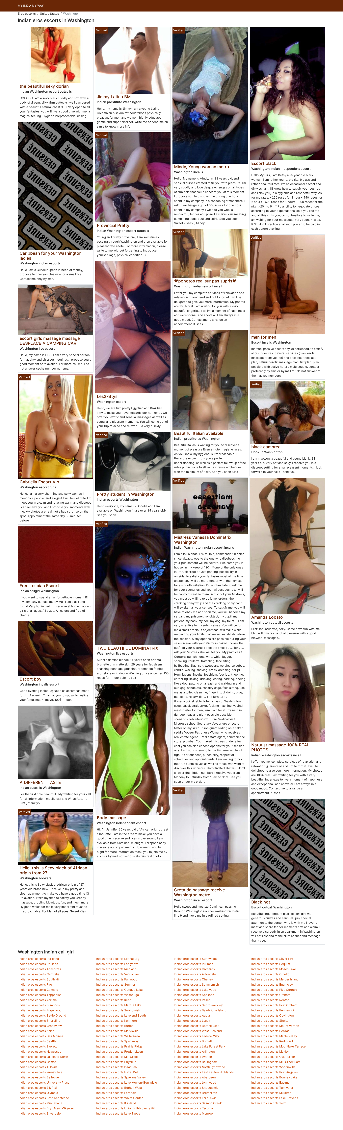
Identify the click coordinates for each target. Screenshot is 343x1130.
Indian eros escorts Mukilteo (271, 1093)
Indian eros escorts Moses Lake (273, 969)
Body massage (111, 817)
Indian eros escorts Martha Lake (119, 1005)
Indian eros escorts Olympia (38, 1093)
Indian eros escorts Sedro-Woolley (198, 1005)
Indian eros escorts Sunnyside (195, 959)
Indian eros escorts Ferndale (116, 1093)
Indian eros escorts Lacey (192, 1020)
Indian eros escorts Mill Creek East (275, 1062)
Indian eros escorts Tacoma (193, 1108)
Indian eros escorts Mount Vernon (275, 1026)
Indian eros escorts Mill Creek (117, 1057)
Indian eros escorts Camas (37, 1062)
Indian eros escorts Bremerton (195, 1093)
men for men (263, 337)
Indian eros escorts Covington (272, 1015)
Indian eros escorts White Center (119, 1098)
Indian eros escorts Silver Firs (272, 959)
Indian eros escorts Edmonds (39, 1005)
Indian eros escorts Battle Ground (42, 1015)
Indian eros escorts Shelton (270, 1020)
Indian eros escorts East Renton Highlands (204, 1072)
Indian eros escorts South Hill (39, 979)
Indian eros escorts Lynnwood (195, 1082)
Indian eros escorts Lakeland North (43, 1057)
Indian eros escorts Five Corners (274, 990)
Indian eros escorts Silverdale (40, 1113)
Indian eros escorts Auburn (193, 1015)
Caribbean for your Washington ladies (51, 256)
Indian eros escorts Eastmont (271, 1082)
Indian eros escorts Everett (38, 1046)
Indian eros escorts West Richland (198, 1031)
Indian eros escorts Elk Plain (39, 1088)
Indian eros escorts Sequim (270, 964)
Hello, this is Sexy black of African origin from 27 (53, 870)
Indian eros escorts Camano (38, 990)
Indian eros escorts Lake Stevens (274, 1098)
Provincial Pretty (113, 225)
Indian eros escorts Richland (116, 969)
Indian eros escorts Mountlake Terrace (278, 1046)
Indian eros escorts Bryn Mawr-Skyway (46, 1108)
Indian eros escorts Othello (270, 974)
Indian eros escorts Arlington (194, 1051)
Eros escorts (27, 13)
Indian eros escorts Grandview (40, 1026)
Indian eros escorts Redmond (272, 1041)
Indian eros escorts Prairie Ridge (119, 1046)
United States (49, 13)
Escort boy (30, 679)
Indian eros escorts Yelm (268, 1103)
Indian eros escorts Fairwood (116, 979)
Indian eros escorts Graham (270, 995)
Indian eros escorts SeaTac (270, 1031)
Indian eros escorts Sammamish (196, 984)
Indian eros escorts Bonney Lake (274, 1077)
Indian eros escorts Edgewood (40, 1010)
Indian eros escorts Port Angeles (274, 1072)
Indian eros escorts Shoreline (39, 1020)
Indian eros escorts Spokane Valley (121, 1077)
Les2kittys (107, 396)
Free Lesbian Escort (39, 585)
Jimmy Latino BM (114, 96)
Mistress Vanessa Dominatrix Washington (202, 540)
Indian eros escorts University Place (44, 1082)
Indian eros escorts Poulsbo (38, 964)
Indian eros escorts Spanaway (117, 1041)
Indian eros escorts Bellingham (196, 1062)
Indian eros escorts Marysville (117, 1031)
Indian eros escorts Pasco (192, 1000)
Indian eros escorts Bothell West (119, 1088)
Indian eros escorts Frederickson (119, 1051)
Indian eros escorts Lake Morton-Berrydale (126, 1082)
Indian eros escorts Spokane (194, 995)
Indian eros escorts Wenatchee (40, 1072)
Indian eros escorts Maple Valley (274, 1036)
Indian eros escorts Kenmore (116, 1020)
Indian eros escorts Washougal (118, 995)
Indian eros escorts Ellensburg (117, 959)
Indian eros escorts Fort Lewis (195, 1098)
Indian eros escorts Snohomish (118, 1010)
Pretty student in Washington (125, 494)
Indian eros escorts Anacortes (40, 969)
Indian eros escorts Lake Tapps (118, 1113)
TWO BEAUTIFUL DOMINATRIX (127, 648)
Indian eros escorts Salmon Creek (198, 1103)
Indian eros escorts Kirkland (116, 1103)
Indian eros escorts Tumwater (272, 1088)
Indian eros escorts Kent (113, 1000)
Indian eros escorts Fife (35, 984)
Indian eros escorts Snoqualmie (196, 1088)
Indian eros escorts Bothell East (196, 1026)
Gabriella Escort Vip (39, 481)
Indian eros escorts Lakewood (195, 990)
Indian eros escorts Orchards (194, 969)
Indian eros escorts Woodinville (273, 1067)
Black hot (260, 902)
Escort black (263, 163)
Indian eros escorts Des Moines (41, 1036)
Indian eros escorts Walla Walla (118, 1036)
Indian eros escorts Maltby (270, 1051)
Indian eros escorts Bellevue (39, 1077)
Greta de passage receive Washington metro (199, 892)
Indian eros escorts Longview (117, 964)
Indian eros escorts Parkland (39, 959)
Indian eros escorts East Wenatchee (44, 1098)
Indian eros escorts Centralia (39, 974)
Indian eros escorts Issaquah (116, 1067)
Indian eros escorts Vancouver (117, 974)
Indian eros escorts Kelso (36, 1031)
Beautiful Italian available (198, 433)
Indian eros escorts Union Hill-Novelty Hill (125, 1108)
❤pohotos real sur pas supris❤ (205, 280)
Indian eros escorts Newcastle (40, 1051)
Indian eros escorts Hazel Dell (117, 1072)
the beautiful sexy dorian (44, 86)
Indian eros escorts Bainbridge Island (200, 1010)
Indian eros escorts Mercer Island (275, 979)
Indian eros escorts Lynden (193, 1057)
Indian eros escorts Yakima (38, 1000)
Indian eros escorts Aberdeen (195, 1077)
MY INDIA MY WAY (31, 6)
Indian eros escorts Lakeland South (121, 1015)
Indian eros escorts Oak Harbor (273, 1057)
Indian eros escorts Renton (270, 1000)
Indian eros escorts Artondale (195, 974)
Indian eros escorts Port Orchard (274, 1005)
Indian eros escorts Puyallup (116, 1062)
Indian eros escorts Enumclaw (272, 984)
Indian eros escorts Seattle (38, 1041)
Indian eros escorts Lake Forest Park (199, 1046)
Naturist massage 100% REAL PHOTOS (280, 747)
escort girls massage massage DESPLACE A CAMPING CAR (50, 341)
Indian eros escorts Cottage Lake (119, 990)
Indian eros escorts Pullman (193, 964)
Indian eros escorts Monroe (193, 1113)
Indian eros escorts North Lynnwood (199, 1067)
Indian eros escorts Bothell (193, 1041)
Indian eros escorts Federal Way (196, 1036)
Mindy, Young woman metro (201, 166)
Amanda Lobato (267, 617)
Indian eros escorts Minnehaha (40, 1103)
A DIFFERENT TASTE (40, 782)
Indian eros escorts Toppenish (40, 995)
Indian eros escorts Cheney (193, 979)
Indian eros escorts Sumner (115, 984)
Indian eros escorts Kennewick (273, 1010)
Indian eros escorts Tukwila (38, 1067)
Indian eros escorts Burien (115, 1026)
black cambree (265, 446)
